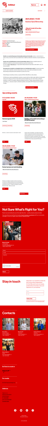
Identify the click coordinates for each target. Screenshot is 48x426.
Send (4, 271)
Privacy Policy (24, 415)
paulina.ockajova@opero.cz (39, 334)
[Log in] (42, 5)
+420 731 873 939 (5, 355)
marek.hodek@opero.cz (8, 245)
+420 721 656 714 (37, 335)
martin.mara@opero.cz (6, 334)
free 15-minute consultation (28, 215)
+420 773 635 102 (5, 335)
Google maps (5, 401)
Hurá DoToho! (26, 216)
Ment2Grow (13, 64)
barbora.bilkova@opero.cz (7, 354)
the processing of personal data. (41, 301)
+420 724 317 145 (6, 246)
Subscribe (29, 298)
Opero (8, 64)
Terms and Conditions (24, 416)
